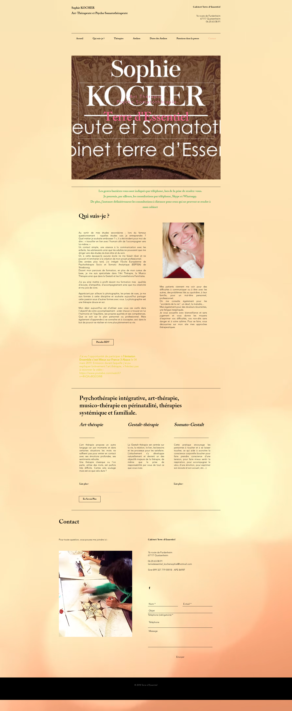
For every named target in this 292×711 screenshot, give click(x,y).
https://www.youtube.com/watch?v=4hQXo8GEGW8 (100, 374)
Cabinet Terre (201, 6)
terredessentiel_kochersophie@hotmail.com (170, 563)
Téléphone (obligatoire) (160, 615)
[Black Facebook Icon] (149, 587)
